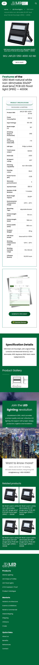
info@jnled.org (14, 472)
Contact (5, 649)
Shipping (5, 618)
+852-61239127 (25, 472)
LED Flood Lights (8, 583)
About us (5, 636)
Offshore (5, 622)
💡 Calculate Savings (19, 322)
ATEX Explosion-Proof (10, 587)
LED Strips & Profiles (9, 579)
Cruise (4, 626)
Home (6, 9)
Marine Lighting (7, 575)
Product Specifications (19, 102)
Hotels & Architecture (10, 602)
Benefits (5, 640)
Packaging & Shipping (19, 107)
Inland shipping (7, 614)
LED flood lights (17, 9)
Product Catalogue (9, 591)
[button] (4, 3)
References (6, 645)
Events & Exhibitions (9, 606)
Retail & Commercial (9, 610)
